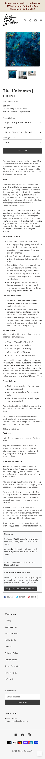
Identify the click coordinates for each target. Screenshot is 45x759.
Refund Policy (11, 659)
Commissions (11, 627)
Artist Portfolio (11, 633)
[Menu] (40, 20)
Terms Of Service (12, 666)
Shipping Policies (11, 565)
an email (33, 365)
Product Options (9, 118)
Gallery (8, 620)
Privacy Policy (11, 673)
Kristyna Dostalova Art (25, 751)
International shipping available (16, 111)
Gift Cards (9, 679)
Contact (8, 646)
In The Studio (10, 640)
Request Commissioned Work (20, 589)
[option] (13, 75)
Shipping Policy (11, 653)
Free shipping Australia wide (15, 108)
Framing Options (9, 137)
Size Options (7, 128)
